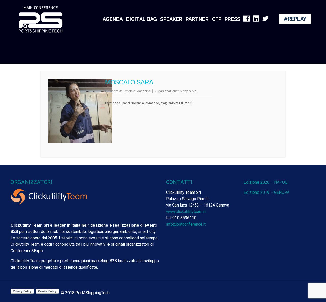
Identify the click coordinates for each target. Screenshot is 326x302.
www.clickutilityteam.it (186, 211)
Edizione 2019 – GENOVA (266, 192)
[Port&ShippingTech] (41, 19)
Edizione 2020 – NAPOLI (266, 182)
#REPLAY (295, 19)
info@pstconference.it (186, 224)
